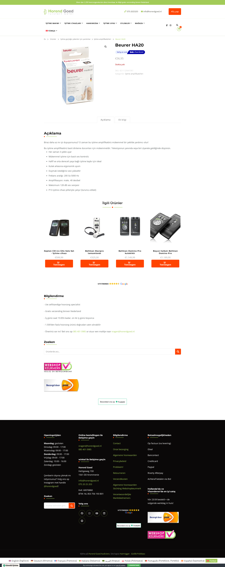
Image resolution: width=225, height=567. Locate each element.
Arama (178, 352)
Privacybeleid (119, 461)
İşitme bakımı (52, 23)
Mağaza (139, 23)
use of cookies (120, 565)
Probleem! (118, 467)
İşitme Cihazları (72, 23)
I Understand (134, 565)
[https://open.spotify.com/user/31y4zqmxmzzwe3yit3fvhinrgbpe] (82, 521)
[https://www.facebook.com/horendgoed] (82, 513)
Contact (117, 443)
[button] (105, 47)
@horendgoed (51, 486)
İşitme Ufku (109, 23)
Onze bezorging (120, 449)
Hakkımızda (92, 23)
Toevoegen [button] (59, 264)
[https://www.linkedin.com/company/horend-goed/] (104, 513)
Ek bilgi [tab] (122, 119)
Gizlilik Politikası (138, 553)
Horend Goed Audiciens (99, 553)
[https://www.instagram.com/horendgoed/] (89, 513)
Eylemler (125, 23)
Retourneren (119, 473)
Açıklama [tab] (106, 119)
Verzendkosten (120, 479)
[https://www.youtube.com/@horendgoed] (97, 513)
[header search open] (177, 25)
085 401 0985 (79, 331)
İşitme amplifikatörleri (134, 73)
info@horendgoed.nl (89, 480)
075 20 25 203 (85, 484)
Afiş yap (175, 11)
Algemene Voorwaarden (125, 455)
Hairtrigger (125, 553)
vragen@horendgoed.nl (123, 331)
